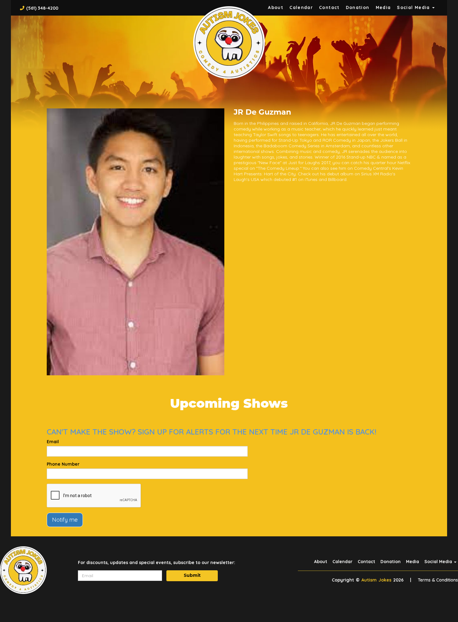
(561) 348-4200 (42, 8)
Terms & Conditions (438, 580)
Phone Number (63, 464)
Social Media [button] (414, 7)
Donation (358, 7)
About (275, 7)
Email (53, 441)
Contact (329, 7)
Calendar (301, 7)
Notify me (65, 519)
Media (383, 7)
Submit (192, 575)
